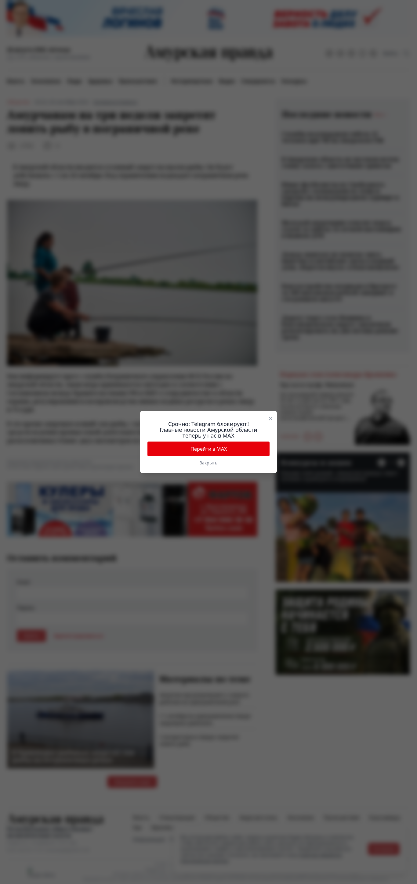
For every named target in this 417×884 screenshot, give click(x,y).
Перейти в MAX (208, 449)
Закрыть (208, 463)
